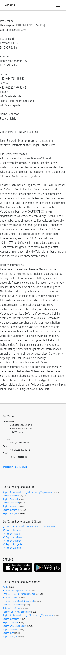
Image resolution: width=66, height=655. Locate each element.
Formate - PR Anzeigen (13, 604)
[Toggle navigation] (58, 5)
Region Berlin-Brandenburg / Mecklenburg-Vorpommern (28, 615)
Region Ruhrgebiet (11, 509)
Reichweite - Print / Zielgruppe (17, 611)
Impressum (8, 466)
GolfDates (10, 5)
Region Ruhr (8, 633)
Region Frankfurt (11, 499)
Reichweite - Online (12, 608)
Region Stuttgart (10, 513)
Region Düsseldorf (11, 495)
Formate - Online (11, 597)
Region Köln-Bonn (11, 502)
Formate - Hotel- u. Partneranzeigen (19, 594)
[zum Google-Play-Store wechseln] (47, 571)
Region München (11, 506)
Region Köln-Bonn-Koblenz (15, 626)
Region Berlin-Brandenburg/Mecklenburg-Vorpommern (28, 492)
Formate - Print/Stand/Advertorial (18, 601)
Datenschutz (21, 466)
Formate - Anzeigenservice (15, 590)
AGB (5, 587)
